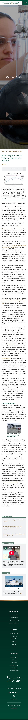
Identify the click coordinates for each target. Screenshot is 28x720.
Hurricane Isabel (11, 344)
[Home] (11, 3)
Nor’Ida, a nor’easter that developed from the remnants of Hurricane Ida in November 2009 (13, 301)
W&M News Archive (14, 77)
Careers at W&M (14, 665)
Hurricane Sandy (6, 358)
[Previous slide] (3, 181)
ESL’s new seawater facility (11, 482)
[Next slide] (25, 181)
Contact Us (14, 708)
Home (3, 151)
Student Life (14, 639)
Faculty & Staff (14, 617)
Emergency (14, 668)
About (14, 644)
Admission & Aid (14, 633)
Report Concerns (14, 670)
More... (21, 593)
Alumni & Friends (14, 623)
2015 (21, 151)
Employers (14, 662)
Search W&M (14, 657)
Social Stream (14, 699)
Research (14, 641)
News (14, 647)
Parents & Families (14, 620)
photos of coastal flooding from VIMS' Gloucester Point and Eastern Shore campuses (12, 527)
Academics (14, 636)
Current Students (14, 615)
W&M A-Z (14, 660)
